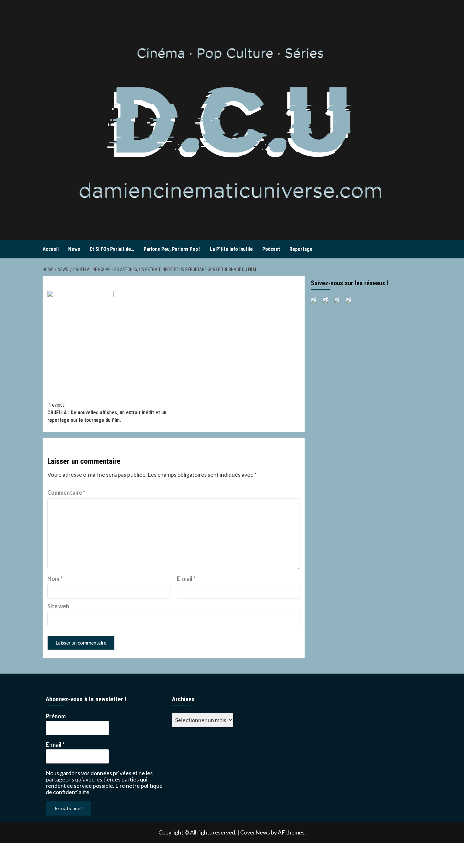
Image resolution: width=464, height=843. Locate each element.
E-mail (186, 578)
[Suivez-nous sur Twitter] (328, 303)
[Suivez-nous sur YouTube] (339, 303)
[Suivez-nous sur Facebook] (316, 303)
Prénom (56, 716)
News (74, 249)
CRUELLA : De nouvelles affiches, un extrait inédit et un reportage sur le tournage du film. (106, 412)
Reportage (300, 249)
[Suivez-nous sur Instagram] (351, 303)
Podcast (271, 249)
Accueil (51, 249)
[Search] (417, 249)
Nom (54, 578)
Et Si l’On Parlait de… (112, 249)
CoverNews (255, 832)
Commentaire (66, 492)
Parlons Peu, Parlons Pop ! (172, 249)
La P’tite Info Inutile (231, 249)
